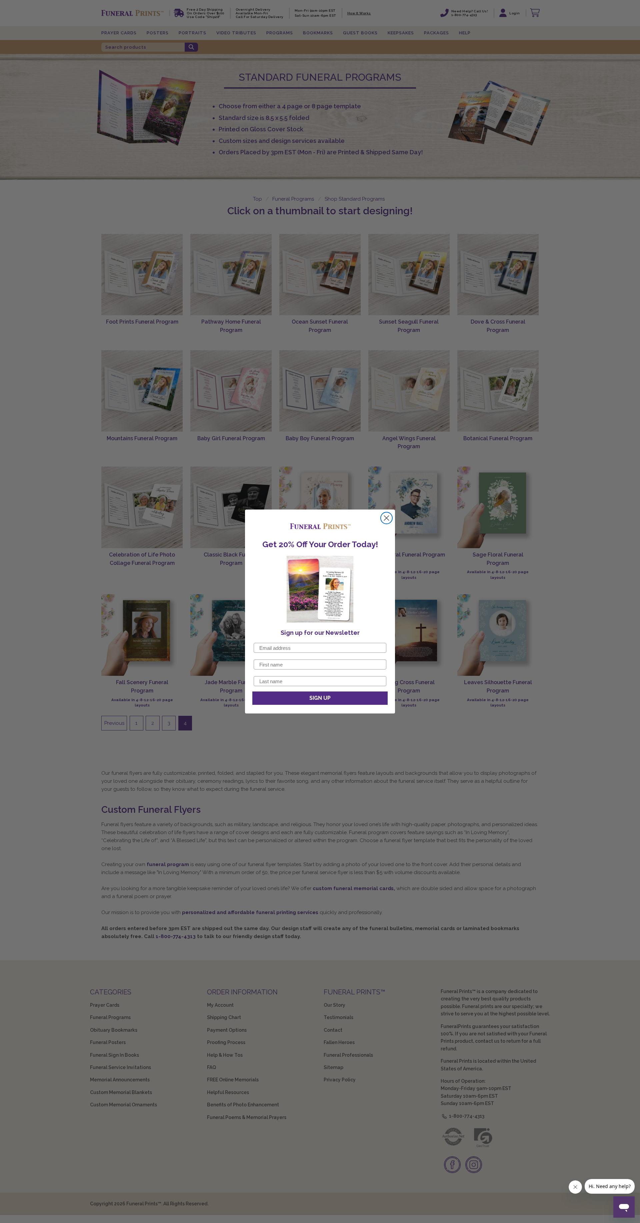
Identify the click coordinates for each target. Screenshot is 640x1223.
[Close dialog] (386, 518)
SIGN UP (320, 698)
